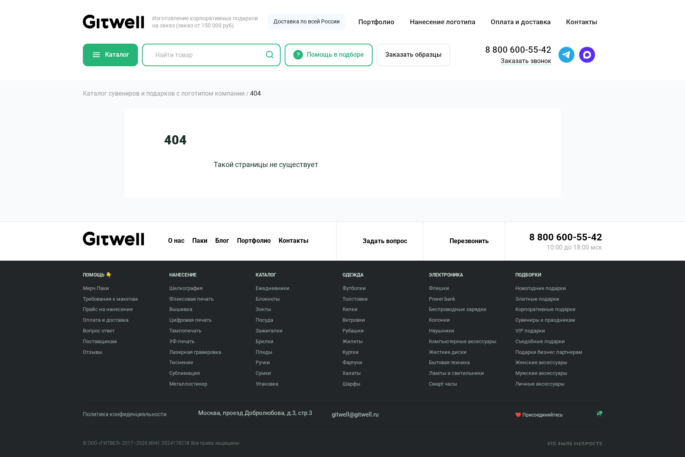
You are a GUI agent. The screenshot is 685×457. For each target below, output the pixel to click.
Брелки (265, 341)
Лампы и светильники (456, 373)
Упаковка (267, 384)
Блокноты (268, 299)
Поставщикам (100, 341)
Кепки (350, 309)
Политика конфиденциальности (124, 414)
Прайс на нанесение (108, 309)
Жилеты (352, 341)
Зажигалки (269, 331)
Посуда (264, 320)
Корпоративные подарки (545, 309)
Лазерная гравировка (195, 352)
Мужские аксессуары (541, 373)
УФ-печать (182, 341)
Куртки (350, 352)
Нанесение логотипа (442, 22)
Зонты (263, 309)
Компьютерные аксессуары (462, 341)
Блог (222, 240)
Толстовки (355, 299)
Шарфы (351, 384)
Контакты (581, 22)
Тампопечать (185, 331)
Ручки (263, 362)
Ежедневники (272, 288)
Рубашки (353, 331)
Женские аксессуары (541, 362)
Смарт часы (443, 384)
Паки (199, 240)
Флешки (439, 288)
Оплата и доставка (521, 22)
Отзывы (92, 352)
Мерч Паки (96, 288)
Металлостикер (188, 384)
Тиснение (181, 362)
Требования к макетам (110, 299)
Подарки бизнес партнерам (548, 352)
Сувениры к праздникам (545, 320)
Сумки (263, 373)
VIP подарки (530, 331)
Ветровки (353, 320)
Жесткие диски (448, 352)
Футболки (354, 288)
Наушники (441, 331)
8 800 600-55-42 (565, 237)
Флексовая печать (191, 299)
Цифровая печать (190, 320)
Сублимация (184, 373)
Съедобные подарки (540, 341)
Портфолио (376, 22)
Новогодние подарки (540, 288)
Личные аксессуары (539, 384)
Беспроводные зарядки (457, 309)
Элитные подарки (537, 299)
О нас (176, 240)
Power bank (442, 299)
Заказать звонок (526, 61)
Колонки (439, 320)
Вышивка (180, 309)
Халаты (351, 373)
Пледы (264, 352)
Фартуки (352, 362)
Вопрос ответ (99, 331)
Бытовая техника (449, 362)
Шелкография (186, 288)
